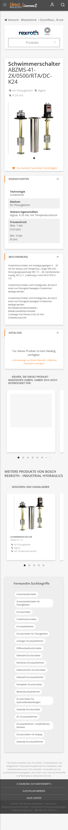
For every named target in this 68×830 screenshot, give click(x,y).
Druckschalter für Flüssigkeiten (32, 633)
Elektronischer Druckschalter (31, 669)
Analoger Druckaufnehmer (30, 641)
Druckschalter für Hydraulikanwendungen (28, 700)
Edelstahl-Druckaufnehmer (30, 677)
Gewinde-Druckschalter (28, 709)
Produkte (32, 43)
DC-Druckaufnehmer (27, 716)
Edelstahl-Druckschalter (29, 655)
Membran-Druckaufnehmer (30, 662)
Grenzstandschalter (26, 594)
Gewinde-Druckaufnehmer (30, 741)
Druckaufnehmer (25, 626)
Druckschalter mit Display (29, 734)
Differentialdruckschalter (29, 648)
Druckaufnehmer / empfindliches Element (33, 725)
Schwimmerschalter (27, 619)
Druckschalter (24, 612)
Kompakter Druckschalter (29, 684)
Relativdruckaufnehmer (28, 691)
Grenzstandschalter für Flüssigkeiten (28, 603)
